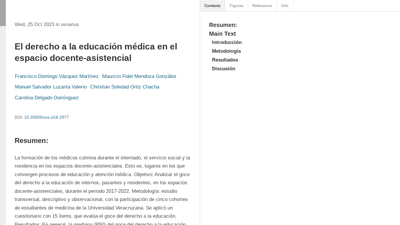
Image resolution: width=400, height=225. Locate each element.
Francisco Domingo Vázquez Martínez (57, 76)
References (262, 6)
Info (284, 6)
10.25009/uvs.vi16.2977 (46, 117)
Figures (236, 6)
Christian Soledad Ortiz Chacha (124, 87)
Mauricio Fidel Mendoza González (139, 76)
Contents (212, 6)
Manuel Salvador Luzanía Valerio (51, 87)
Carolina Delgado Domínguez (47, 97)
